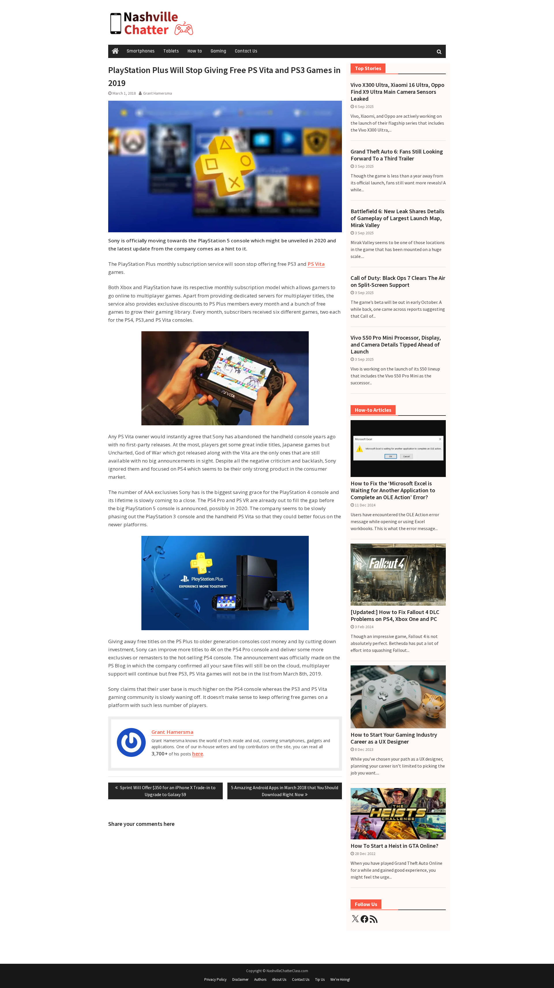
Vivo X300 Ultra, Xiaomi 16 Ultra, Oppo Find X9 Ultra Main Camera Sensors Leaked (397, 91)
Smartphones (141, 51)
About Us (279, 979)
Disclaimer (240, 979)
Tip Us (320, 979)
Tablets (171, 51)
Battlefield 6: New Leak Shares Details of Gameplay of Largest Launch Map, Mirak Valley (397, 218)
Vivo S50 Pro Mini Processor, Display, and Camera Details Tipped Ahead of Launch (396, 344)
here (197, 753)
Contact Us (246, 51)
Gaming (218, 51)
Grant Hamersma (157, 93)
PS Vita (316, 264)
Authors (260, 979)
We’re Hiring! (340, 979)
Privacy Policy (215, 979)
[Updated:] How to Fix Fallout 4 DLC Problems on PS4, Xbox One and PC (395, 615)
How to (195, 51)
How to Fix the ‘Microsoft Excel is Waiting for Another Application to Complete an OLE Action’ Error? (393, 490)
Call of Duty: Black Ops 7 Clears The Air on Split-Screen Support (398, 281)
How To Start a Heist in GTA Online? (394, 845)
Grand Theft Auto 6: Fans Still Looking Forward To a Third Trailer (397, 155)
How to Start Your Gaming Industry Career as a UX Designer (394, 738)
